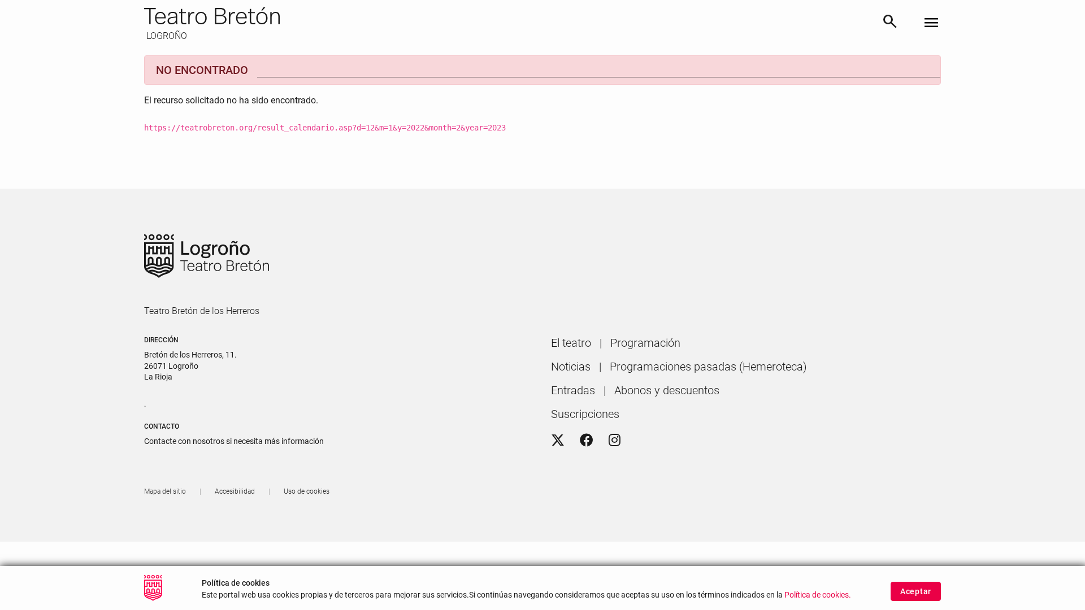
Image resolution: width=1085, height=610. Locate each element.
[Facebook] (586, 440)
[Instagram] (614, 440)
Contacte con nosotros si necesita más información (234, 441)
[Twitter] (558, 440)
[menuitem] (571, 343)
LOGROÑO (165, 35)
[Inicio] (508, 16)
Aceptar (915, 591)
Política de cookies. (817, 594)
